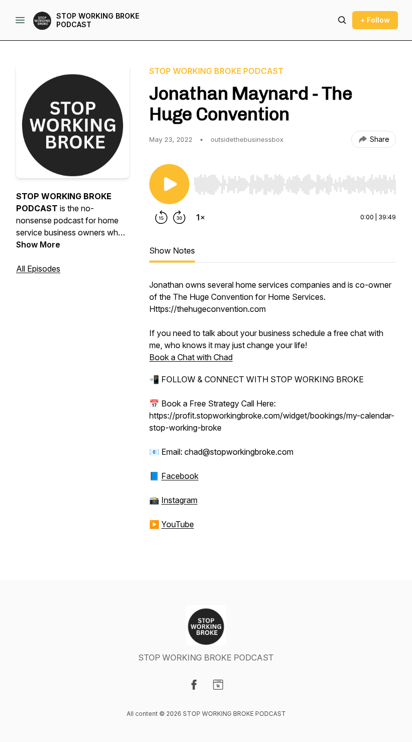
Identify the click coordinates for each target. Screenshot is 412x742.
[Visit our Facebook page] (194, 685)
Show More (38, 244)
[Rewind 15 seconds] (161, 217)
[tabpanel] (272, 409)
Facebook (179, 476)
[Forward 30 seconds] (179, 217)
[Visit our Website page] (218, 685)
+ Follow (375, 20)
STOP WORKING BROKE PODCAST (97, 20)
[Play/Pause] (169, 184)
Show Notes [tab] (172, 250)
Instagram (179, 500)
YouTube (177, 524)
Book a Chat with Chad (191, 357)
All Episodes (38, 269)
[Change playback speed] (200, 217)
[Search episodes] (342, 20)
